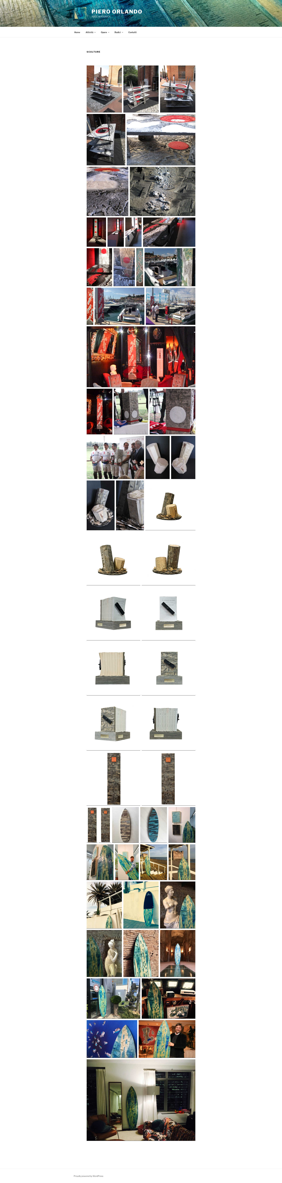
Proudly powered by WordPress (88, 1176)
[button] (104, 88)
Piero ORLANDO (117, 11)
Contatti (132, 32)
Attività (89, 32)
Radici (118, 32)
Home (77, 32)
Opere (104, 32)
